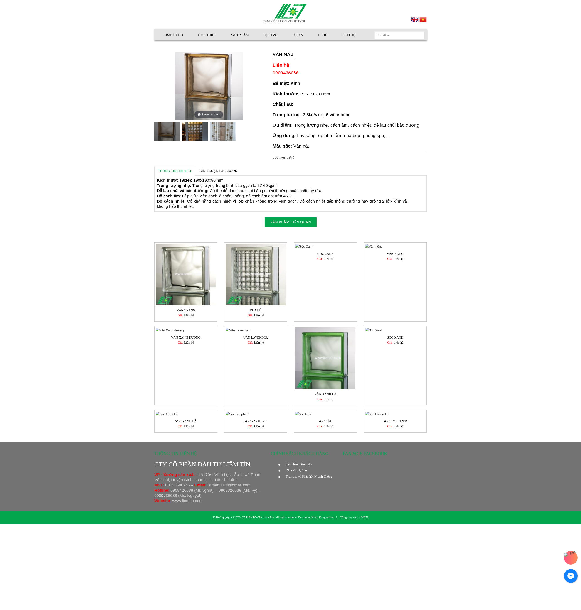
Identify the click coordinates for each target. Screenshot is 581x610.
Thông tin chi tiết (175, 171)
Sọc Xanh (395, 337)
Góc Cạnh (325, 253)
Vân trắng (186, 310)
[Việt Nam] (423, 19)
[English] (415, 19)
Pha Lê (255, 310)
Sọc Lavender (395, 421)
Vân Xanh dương (185, 337)
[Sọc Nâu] (325, 414)
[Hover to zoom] (209, 85)
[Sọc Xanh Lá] (186, 414)
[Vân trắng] (186, 274)
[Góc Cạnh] (325, 246)
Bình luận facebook (218, 171)
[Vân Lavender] (256, 330)
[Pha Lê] (256, 274)
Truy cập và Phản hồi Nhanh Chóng (309, 476)
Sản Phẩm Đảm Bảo (299, 464)
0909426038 (285, 73)
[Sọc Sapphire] (256, 414)
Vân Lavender (255, 337)
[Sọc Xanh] (395, 330)
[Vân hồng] (395, 246)
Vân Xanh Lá (325, 394)
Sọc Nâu (325, 421)
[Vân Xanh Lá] (325, 358)
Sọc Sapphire (255, 421)
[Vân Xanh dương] (186, 330)
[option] (167, 132)
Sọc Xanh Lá (186, 421)
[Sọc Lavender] (395, 414)
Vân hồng (395, 253)
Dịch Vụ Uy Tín (296, 470)
